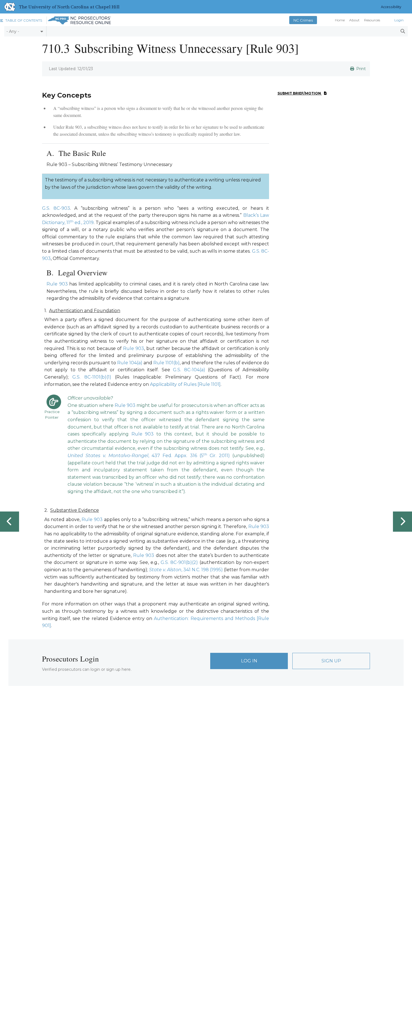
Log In (249, 660)
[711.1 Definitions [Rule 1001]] (402, 521)
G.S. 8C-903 (56, 208)
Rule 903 (57, 284)
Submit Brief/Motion (299, 93)
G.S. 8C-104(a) (189, 369)
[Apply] (402, 31)
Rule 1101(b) (166, 362)
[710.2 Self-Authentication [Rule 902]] (9, 521)
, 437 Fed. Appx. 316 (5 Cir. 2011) (149, 455)
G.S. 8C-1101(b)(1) (91, 377)
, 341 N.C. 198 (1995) (186, 569)
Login (399, 20)
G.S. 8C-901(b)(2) (179, 562)
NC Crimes (303, 20)
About (354, 20)
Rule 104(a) (129, 362)
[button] (21, 20)
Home (340, 20)
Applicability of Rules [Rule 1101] (185, 384)
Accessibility (391, 6)
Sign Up (331, 660)
